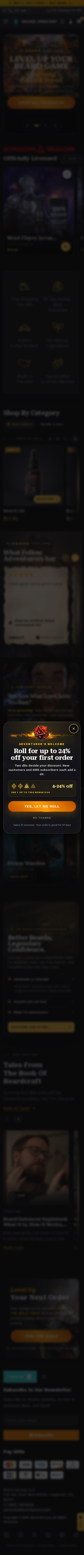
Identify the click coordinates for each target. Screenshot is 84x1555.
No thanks (42, 818)
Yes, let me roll (42, 806)
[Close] (73, 728)
